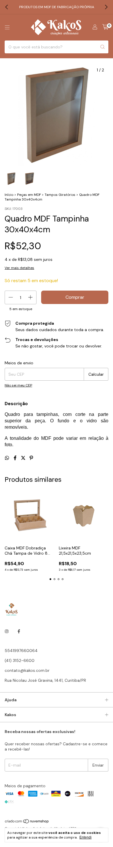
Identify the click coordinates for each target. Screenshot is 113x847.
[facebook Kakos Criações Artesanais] (19, 631)
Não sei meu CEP (18, 385)
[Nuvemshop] (27, 822)
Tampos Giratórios (60, 194)
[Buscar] (102, 47)
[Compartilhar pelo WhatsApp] (7, 458)
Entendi (85, 837)
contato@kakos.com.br (27, 670)
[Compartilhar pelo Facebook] (16, 458)
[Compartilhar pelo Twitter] (24, 458)
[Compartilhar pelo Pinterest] (31, 458)
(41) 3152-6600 (19, 660)
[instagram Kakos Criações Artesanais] (7, 631)
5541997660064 (21, 650)
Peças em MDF (29, 194)
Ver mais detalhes (19, 268)
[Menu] (7, 27)
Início (9, 194)
